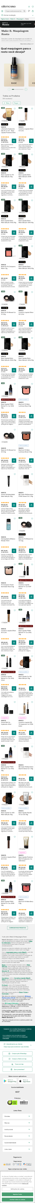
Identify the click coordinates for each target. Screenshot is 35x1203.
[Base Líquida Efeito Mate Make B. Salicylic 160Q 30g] (8, 344)
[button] (14, 141)
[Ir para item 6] (20, 89)
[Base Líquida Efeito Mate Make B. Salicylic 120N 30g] (26, 206)
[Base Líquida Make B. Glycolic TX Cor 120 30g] (26, 798)
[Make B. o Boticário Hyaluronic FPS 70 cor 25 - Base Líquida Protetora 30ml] (8, 114)
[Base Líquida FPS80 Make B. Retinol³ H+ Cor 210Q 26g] (26, 616)
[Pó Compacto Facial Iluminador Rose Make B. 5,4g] (8, 570)
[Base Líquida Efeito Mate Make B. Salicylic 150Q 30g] (8, 206)
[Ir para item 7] (21, 89)
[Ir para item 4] (17, 89)
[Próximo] (26, 89)
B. (12, 19)
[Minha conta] (29, 7)
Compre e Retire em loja (19, 1059)
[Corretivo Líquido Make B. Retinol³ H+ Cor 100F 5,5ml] (26, 570)
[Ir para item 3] (16, 89)
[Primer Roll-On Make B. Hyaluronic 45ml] (8, 708)
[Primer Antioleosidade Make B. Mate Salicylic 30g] (8, 480)
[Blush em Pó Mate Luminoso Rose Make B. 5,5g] (26, 389)
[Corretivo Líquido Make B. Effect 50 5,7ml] (26, 298)
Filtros (7, 103)
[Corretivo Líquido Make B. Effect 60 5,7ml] (8, 616)
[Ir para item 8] (22, 89)
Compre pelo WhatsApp (19, 1053)
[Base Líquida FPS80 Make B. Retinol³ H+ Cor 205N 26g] (8, 887)
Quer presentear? (19, 1069)
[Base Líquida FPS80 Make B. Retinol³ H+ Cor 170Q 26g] (8, 752)
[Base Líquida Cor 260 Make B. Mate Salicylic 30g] (8, 798)
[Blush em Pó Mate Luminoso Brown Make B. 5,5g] (26, 435)
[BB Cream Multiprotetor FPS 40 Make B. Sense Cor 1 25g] (26, 752)
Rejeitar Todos (17, 1194)
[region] (17, 1187)
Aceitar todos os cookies (17, 1199)
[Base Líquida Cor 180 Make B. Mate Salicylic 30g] (26, 662)
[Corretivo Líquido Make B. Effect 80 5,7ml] (8, 842)
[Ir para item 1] (13, 89)
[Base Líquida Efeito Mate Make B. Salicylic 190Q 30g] (26, 252)
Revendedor (8, 1136)
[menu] (2, 11)
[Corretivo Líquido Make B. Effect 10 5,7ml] (26, 114)
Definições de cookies (17, 1189)
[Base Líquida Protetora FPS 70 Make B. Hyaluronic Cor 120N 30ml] (26, 842)
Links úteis (8, 1149)
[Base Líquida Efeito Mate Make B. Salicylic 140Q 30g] (26, 344)
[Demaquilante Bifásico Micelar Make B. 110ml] (8, 524)
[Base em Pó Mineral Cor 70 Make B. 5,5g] (26, 524)
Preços (16, 103)
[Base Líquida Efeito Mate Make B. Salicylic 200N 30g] (26, 160)
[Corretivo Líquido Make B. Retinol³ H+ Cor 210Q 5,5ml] (8, 662)
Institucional (8, 1129)
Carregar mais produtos (17, 928)
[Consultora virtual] (29, 11)
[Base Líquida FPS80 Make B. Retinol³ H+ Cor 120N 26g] (8, 389)
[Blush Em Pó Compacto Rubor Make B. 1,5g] (8, 252)
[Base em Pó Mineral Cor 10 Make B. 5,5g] (8, 298)
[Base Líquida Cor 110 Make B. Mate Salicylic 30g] (8, 160)
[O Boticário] (8, 7)
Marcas (7, 1123)
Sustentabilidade (10, 1143)
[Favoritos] (33, 7)
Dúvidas (7, 1116)
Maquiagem (20, 19)
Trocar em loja (19, 1064)
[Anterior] (9, 89)
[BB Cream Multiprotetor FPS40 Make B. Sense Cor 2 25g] (26, 480)
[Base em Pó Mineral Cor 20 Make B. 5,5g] (8, 435)
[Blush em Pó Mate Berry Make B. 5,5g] (26, 887)
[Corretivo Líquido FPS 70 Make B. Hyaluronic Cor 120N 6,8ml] (26, 708)
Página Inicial (5, 19)
